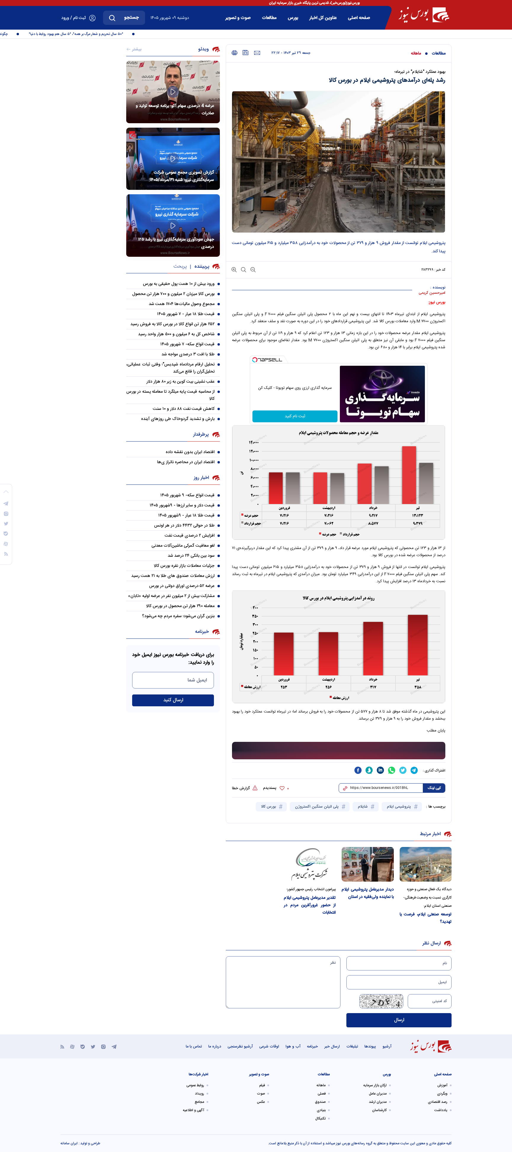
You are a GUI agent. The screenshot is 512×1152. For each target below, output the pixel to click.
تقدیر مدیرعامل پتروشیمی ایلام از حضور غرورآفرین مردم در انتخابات (310, 905)
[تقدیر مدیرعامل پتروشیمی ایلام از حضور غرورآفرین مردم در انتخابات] (310, 864)
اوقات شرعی (269, 1046)
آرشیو (387, 1046)
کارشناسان (379, 1110)
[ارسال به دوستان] (257, 53)
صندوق (320, 1102)
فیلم (262, 1085)
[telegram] (414, 770)
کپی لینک (434, 788)
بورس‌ (293, 18)
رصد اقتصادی (437, 1102)
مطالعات (269, 18)
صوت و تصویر (238, 18)
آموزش (442, 1085)
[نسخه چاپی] (234, 52)
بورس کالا (269, 806)
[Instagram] (103, 1046)
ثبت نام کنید (295, 416)
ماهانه (416, 53)
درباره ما (214, 1046)
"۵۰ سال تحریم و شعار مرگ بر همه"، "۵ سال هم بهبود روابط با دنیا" (90, 34)
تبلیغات (352, 1046)
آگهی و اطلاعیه (193, 1110)
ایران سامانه (69, 1143)
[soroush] (369, 770)
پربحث (180, 267)
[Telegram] (114, 1046)
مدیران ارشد (378, 1102)
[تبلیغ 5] (338, 750)
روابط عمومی (195, 1085)
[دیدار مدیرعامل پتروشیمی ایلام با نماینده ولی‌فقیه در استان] (368, 864)
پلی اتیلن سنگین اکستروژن (317, 806)
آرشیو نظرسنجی (240, 1046)
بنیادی (321, 1110)
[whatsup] (392, 770)
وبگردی (442, 1094)
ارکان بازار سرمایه (375, 1085)
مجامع (199, 1102)
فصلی (322, 1094)
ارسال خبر (332, 1046)
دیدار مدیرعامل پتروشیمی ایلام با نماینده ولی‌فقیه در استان (368, 893)
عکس (261, 1102)
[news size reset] (243, 269)
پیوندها (370, 1046)
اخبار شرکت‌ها (198, 1074)
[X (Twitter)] (93, 1046)
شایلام (363, 806)
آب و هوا (293, 1046)
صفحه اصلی (359, 18)
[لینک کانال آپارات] (72, 1046)
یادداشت (440, 1110)
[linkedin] (380, 770)
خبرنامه (312, 1046)
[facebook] (358, 770)
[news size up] (234, 269)
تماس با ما (194, 1046)
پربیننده (201, 267)
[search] (112, 17)
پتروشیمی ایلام (399, 806)
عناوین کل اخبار (323, 18)
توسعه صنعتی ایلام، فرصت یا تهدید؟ (426, 918)
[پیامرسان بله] (82, 1046)
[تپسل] (255, 360)
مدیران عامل (378, 1094)
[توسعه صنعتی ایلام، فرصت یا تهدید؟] (426, 864)
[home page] (424, 14)
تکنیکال (320, 1118)
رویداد (199, 1094)
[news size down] (252, 269)
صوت (261, 1094)
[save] (246, 52)
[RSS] (62, 1046)
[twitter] (403, 770)
